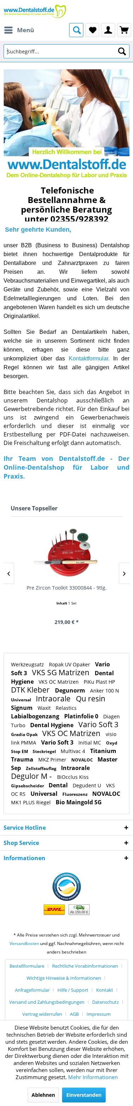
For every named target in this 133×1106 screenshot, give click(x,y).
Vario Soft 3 (98, 724)
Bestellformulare (27, 966)
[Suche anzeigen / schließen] (76, 30)
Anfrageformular (32, 990)
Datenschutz (105, 1002)
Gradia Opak (25, 734)
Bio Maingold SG (79, 802)
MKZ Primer (53, 759)
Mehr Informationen (93, 1077)
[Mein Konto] (108, 30)
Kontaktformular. (89, 358)
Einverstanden (83, 1094)
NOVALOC (82, 760)
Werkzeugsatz (28, 664)
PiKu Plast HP (99, 681)
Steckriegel (45, 751)
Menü (25, 30)
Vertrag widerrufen (42, 1014)
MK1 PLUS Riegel (31, 802)
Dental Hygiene (52, 725)
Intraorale (54, 698)
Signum (22, 708)
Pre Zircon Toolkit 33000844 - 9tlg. (67, 587)
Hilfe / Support (72, 990)
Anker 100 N (104, 690)
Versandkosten (24, 943)
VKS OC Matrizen (59, 681)
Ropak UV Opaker (70, 664)
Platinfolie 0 (82, 716)
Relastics (66, 708)
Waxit (45, 708)
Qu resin (90, 698)
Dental (59, 785)
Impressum (99, 1014)
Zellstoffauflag (41, 768)
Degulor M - (32, 776)
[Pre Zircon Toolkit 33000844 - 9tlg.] (66, 553)
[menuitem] (19, 30)
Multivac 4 (74, 751)
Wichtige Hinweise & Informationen (64, 978)
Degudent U (87, 785)
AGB (74, 1014)
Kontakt (104, 990)
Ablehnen (43, 1094)
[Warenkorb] (124, 30)
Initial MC (90, 742)
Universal (21, 700)
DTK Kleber (31, 690)
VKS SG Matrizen (61, 672)
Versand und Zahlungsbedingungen (46, 1002)
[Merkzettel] (92, 30)
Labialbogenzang (36, 716)
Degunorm (71, 690)
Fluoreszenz (75, 794)
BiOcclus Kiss (73, 777)
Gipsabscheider (28, 786)
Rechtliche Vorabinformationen (85, 966)
